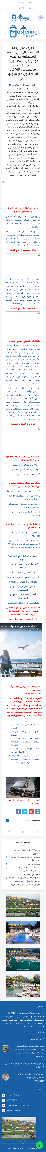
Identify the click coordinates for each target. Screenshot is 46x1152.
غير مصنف (23, 88)
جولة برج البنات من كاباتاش (18, 123)
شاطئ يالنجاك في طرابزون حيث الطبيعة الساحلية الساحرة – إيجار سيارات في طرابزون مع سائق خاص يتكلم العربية (24, 881)
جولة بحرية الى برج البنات (18, 116)
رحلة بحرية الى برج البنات (22, 140)
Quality (37, 1149)
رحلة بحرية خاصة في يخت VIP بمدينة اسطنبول (24, 1064)
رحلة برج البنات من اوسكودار (20, 147)
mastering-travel (13, 1111)
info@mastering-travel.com (18, 1106)
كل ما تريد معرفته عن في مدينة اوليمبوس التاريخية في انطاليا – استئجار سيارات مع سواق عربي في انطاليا (25, 871)
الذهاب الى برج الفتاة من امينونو (26, 109)
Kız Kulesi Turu (17, 92)
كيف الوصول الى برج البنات (23, 168)
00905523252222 (19, 615)
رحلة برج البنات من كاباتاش (27, 151)
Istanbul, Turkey (13, 1095)
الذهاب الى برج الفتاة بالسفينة (19, 106)
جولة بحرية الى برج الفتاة (30, 120)
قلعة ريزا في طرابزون (32, 864)
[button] (39, 1145)
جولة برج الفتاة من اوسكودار (18, 130)
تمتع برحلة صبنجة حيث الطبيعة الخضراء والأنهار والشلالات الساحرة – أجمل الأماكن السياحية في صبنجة (28, 1049)
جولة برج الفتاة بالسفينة (29, 126)
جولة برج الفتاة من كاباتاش (29, 133)
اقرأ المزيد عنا (39, 1032)
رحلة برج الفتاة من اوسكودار (20, 157)
